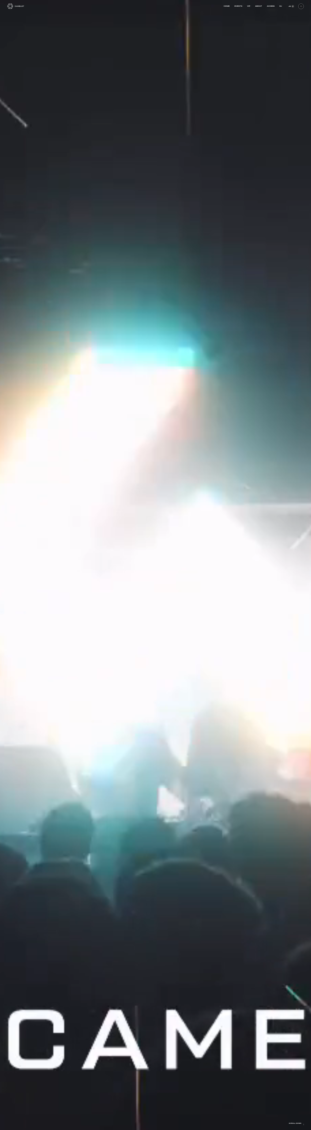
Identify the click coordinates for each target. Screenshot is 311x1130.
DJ (280, 6)
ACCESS (271, 6)
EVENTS (238, 6)
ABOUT (258, 6)
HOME (227, 6)
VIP (248, 6)
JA (290, 6)
